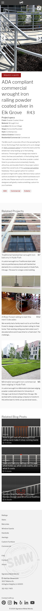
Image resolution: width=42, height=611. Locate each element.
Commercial (15, 191)
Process (5, 434)
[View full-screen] (39, 8)
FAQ (3, 556)
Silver (21, 120)
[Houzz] (15, 603)
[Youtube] (32, 603)
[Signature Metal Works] (21, 3)
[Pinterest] (4, 603)
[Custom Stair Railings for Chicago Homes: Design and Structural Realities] (21, 489)
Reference (6, 460)
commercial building (31, 168)
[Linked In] (26, 603)
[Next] (38, 38)
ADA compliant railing (12, 148)
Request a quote (11, 75)
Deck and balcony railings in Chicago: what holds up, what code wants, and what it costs (20, 466)
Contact (5, 560)
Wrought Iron (14, 123)
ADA (5, 191)
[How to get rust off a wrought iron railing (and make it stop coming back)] (21, 432)
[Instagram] (10, 603)
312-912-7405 (7, 589)
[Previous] (3, 38)
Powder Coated (13, 120)
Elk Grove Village (15, 126)
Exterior (27, 191)
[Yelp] (20, 603)
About (4, 565)
